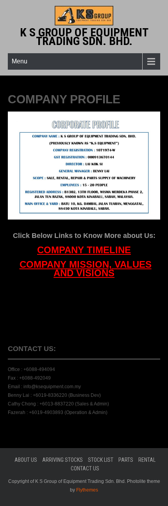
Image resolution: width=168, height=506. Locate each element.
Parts (125, 460)
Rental (146, 460)
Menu (19, 61)
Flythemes (86, 490)
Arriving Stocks (62, 460)
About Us (25, 460)
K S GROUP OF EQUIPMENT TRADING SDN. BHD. (84, 36)
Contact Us (85, 468)
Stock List (100, 460)
